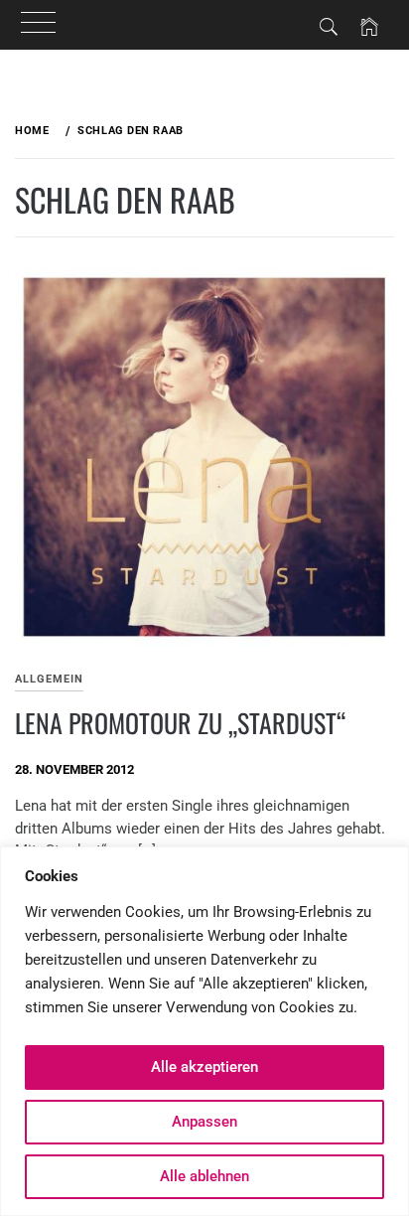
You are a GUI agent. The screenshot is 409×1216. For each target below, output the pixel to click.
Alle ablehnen (204, 1176)
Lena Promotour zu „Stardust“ (180, 722)
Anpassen (204, 1122)
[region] (204, 1031)
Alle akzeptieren (204, 1067)
